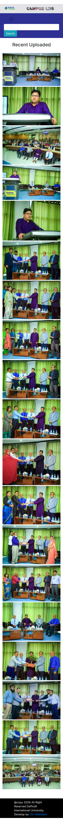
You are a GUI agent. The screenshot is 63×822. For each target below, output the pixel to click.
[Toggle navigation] (11, 19)
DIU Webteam (38, 814)
